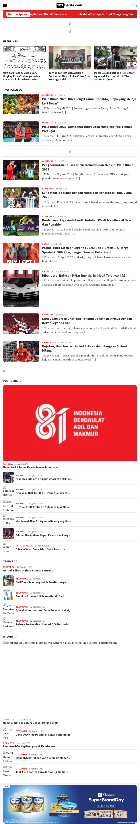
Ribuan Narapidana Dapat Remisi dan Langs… (44, 535)
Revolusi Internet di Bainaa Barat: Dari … (41, 596)
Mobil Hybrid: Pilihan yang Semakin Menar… (43, 758)
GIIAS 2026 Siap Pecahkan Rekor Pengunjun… (44, 734)
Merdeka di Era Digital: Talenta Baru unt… (29, 570)
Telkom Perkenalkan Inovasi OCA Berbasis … (43, 624)
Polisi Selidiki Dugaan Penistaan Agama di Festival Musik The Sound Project (68, 76)
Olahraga (47, 95)
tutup (6, 786)
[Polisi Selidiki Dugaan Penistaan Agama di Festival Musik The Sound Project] (69, 58)
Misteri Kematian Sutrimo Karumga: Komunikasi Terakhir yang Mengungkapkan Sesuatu (113, 76)
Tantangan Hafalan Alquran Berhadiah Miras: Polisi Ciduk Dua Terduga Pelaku (23, 76)
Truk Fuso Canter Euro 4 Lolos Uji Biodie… (42, 772)
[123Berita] (70, 5)
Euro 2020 (47, 315)
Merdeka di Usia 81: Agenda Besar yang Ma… (43, 521)
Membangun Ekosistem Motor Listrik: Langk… (31, 723)
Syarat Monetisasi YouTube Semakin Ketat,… (44, 610)
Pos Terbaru (12, 381)
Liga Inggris (49, 342)
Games (45, 244)
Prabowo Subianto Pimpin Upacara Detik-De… (44, 479)
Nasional (8, 464)
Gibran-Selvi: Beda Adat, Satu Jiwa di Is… (41, 549)
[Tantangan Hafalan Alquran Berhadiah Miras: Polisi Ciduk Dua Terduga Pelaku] (24, 58)
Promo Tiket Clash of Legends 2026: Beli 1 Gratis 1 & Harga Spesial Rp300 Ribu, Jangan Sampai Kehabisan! (85, 250)
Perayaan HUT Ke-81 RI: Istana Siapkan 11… (43, 493)
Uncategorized (24, 546)
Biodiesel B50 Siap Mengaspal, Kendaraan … (30, 746)
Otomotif (10, 636)
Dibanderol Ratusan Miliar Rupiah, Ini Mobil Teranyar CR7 (84, 275)
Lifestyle (47, 271)
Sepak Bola (48, 189)
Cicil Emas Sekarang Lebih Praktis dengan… (43, 582)
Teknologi (10, 561)
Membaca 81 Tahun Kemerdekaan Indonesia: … (32, 467)
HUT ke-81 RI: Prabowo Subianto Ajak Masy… (43, 507)
